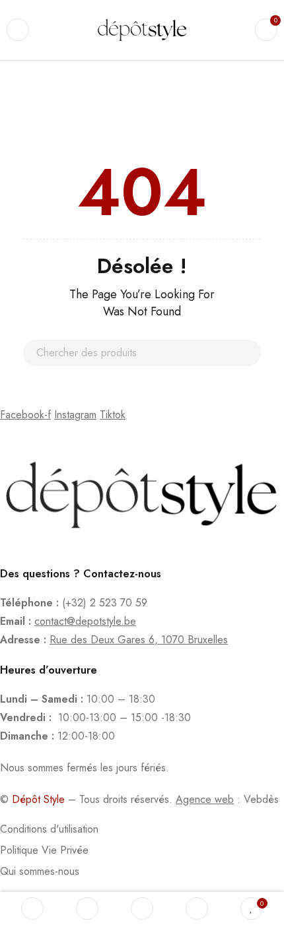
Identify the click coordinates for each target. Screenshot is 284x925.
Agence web (205, 799)
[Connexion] (197, 908)
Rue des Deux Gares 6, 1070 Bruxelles (139, 639)
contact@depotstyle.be (85, 621)
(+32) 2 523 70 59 (104, 602)
